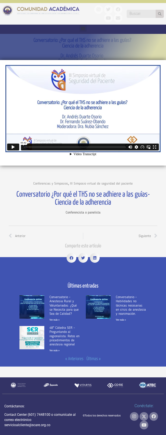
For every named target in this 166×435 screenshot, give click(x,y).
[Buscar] (160, 14)
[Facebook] (153, 416)
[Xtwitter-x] (144, 416)
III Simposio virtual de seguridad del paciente (101, 183)
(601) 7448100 (39, 415)
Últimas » (93, 359)
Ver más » (54, 319)
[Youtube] (144, 425)
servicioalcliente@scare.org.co (27, 425)
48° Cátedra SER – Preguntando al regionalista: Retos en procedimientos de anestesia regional (64, 336)
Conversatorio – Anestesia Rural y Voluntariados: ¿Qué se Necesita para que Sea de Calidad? (64, 306)
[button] (83, 28)
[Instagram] (134, 416)
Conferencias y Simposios (50, 183)
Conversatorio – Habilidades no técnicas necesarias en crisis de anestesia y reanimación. (131, 306)
